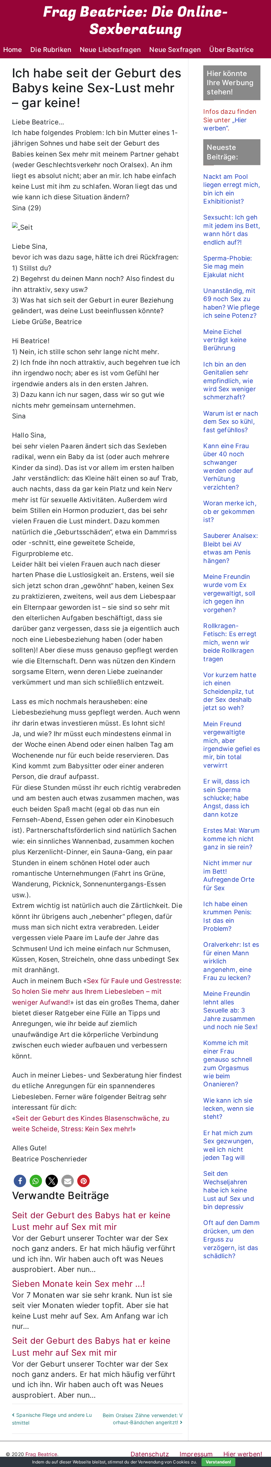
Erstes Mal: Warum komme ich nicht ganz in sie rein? (231, 839)
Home (12, 50)
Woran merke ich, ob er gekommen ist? (229, 511)
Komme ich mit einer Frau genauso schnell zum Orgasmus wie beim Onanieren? (227, 1063)
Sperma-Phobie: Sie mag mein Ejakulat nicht (227, 266)
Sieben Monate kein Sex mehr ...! (78, 1284)
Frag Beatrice (41, 1454)
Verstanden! (218, 1462)
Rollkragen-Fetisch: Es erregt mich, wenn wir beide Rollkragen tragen (230, 642)
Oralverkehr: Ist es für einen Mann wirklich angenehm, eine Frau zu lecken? (231, 961)
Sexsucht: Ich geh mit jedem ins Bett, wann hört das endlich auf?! (231, 229)
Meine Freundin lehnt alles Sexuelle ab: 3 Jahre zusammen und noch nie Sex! (230, 1010)
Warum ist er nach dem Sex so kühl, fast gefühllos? (230, 422)
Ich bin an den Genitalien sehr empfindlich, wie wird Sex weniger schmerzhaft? (229, 380)
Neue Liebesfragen (110, 50)
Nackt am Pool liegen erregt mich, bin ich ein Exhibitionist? (231, 189)
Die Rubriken (50, 50)
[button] (20, 1181)
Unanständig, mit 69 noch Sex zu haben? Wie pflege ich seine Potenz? (231, 303)
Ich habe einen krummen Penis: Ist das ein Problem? (227, 916)
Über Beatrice (231, 50)
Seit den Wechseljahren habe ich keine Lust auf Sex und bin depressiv (228, 1190)
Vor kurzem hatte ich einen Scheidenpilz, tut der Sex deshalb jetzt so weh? (229, 691)
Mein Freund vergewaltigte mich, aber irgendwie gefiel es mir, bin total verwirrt (231, 744)
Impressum (196, 1454)
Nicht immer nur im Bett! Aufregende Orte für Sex (228, 875)
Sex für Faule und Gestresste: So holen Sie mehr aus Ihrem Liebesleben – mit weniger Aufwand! (96, 992)
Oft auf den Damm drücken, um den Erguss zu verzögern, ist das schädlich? (231, 1239)
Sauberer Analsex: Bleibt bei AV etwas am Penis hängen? (230, 548)
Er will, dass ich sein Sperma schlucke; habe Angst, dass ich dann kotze (226, 797)
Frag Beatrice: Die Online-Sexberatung (135, 20)
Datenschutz (150, 1454)
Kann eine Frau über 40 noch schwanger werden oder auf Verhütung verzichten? (228, 466)
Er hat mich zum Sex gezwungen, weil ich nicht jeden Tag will (228, 1145)
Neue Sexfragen (175, 50)
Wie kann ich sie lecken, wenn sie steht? (228, 1109)
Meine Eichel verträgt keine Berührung (224, 340)
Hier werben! (242, 1454)
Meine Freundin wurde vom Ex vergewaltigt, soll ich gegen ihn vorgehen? (229, 593)
